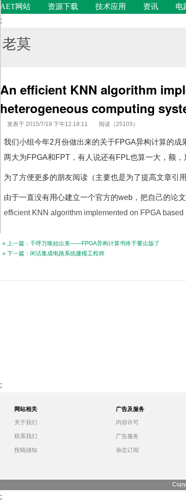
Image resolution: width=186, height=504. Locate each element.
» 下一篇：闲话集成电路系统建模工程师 (53, 253)
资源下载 (63, 6)
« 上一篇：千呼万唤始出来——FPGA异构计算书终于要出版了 (81, 243)
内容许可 (127, 422)
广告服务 (127, 436)
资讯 (150, 6)
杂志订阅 (127, 450)
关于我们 (25, 422)
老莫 (16, 42)
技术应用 (110, 6)
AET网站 (15, 6)
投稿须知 (25, 450)
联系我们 (25, 436)
